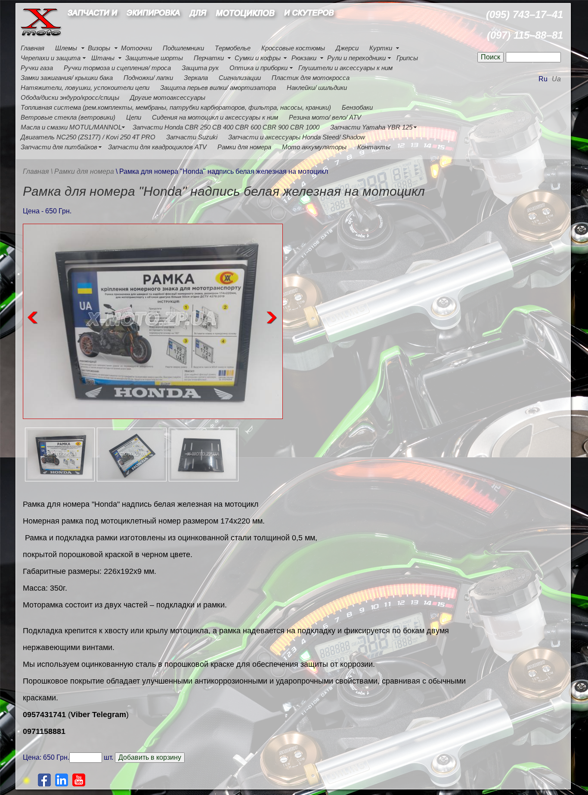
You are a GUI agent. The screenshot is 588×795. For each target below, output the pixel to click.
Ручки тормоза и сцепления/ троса (117, 67)
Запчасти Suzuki (191, 137)
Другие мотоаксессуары (167, 97)
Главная (32, 48)
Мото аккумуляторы (314, 147)
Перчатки (209, 58)
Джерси (347, 48)
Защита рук (200, 67)
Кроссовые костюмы (293, 48)
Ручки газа (37, 67)
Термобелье (233, 48)
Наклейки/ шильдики (317, 87)
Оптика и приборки (258, 67)
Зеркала (196, 77)
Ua (556, 79)
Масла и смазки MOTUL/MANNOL (71, 127)
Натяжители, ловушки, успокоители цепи (85, 87)
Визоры (99, 48)
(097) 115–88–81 (525, 35)
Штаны (103, 58)
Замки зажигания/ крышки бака (67, 77)
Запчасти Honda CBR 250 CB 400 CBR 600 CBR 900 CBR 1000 (226, 127)
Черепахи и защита (50, 58)
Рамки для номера (244, 147)
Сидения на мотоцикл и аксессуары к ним (215, 117)
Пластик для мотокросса (311, 77)
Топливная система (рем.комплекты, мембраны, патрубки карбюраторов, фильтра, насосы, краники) (176, 107)
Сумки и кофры (258, 58)
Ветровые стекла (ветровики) (68, 117)
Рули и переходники (356, 58)
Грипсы (407, 58)
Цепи (133, 117)
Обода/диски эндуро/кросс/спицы (70, 97)
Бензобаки (357, 107)
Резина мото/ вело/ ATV (325, 117)
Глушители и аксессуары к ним (345, 67)
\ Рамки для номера (83, 171)
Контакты (373, 147)
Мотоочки (136, 48)
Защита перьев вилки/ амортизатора (218, 87)
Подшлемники (183, 48)
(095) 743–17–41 (524, 14)
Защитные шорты (154, 58)
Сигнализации (240, 77)
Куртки (380, 48)
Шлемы (66, 48)
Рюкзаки (303, 58)
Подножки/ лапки (148, 77)
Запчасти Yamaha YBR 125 (371, 127)
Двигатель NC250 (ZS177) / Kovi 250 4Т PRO (88, 137)
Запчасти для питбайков (59, 147)
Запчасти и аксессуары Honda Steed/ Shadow (296, 137)
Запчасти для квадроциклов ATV (157, 147)
